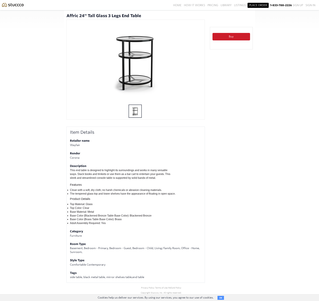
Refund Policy (174, 288)
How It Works (194, 5)
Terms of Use (161, 288)
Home (177, 5)
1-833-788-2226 (281, 5)
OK (220, 298)
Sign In (310, 5)
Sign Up (298, 5)
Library (226, 5)
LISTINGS (240, 5)
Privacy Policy (147, 288)
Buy (231, 36)
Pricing (213, 5)
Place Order (258, 5)
